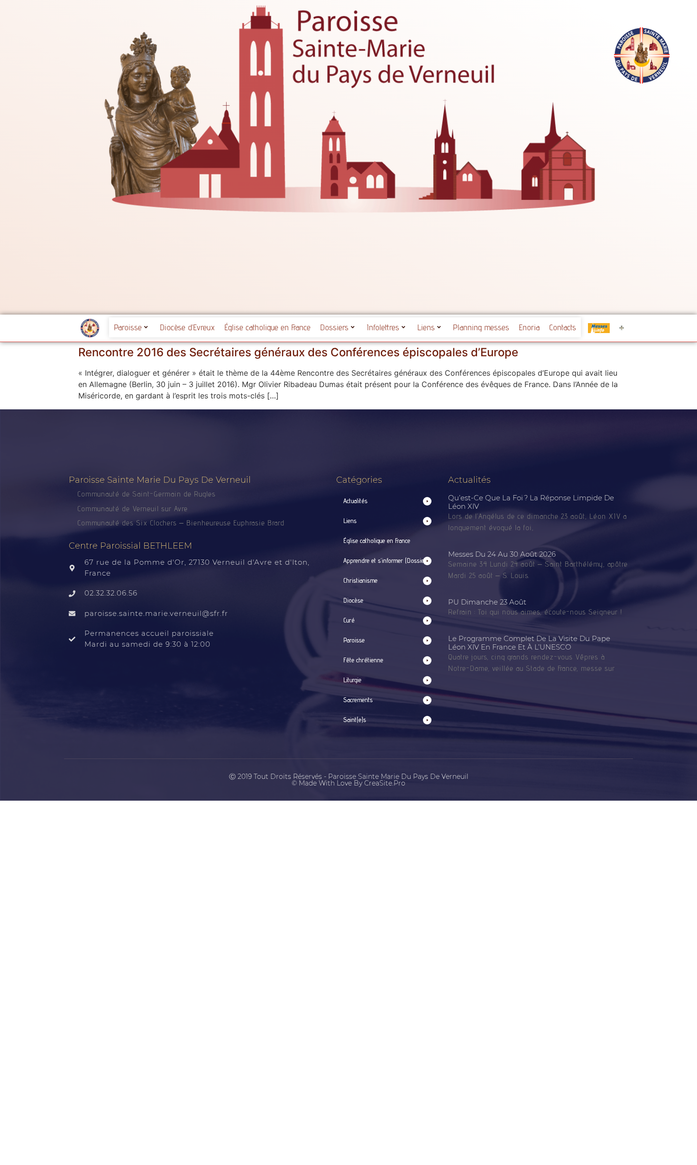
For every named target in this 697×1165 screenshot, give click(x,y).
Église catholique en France (267, 327)
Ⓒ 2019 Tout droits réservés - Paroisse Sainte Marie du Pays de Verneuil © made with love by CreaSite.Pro (348, 779)
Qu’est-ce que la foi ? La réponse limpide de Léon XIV (531, 502)
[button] (387, 501)
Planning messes (481, 327)
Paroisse (128, 327)
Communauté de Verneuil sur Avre (132, 508)
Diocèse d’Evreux (187, 327)
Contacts (562, 327)
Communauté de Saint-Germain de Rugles (146, 493)
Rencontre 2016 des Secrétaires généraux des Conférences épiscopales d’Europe (298, 352)
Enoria (529, 327)
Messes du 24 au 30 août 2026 (502, 554)
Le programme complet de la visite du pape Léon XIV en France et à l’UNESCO (529, 642)
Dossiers (334, 327)
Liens (426, 327)
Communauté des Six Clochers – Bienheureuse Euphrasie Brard (182, 522)
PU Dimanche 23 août (487, 601)
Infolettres (383, 327)
